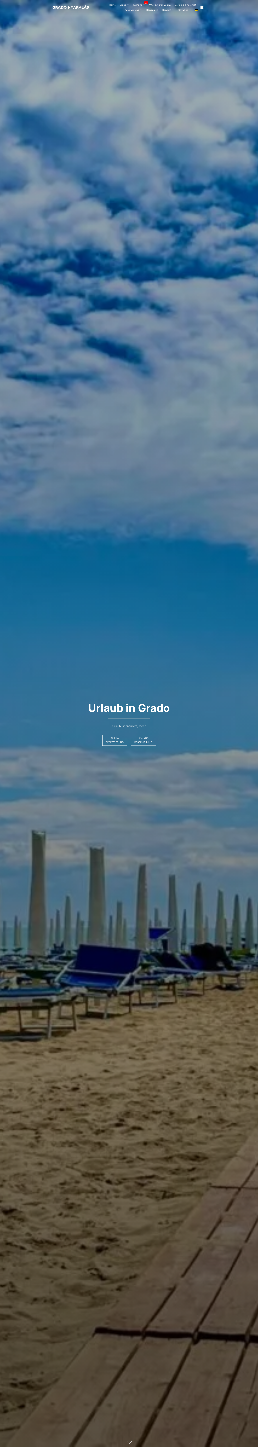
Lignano (137, 5)
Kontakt (166, 10)
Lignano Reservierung (143, 740)
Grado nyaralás (70, 7)
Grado (123, 5)
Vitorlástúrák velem (160, 5)
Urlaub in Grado (129, 707)
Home (112, 5)
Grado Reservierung (115, 740)
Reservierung (132, 10)
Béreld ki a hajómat (185, 5)
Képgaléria (152, 10)
